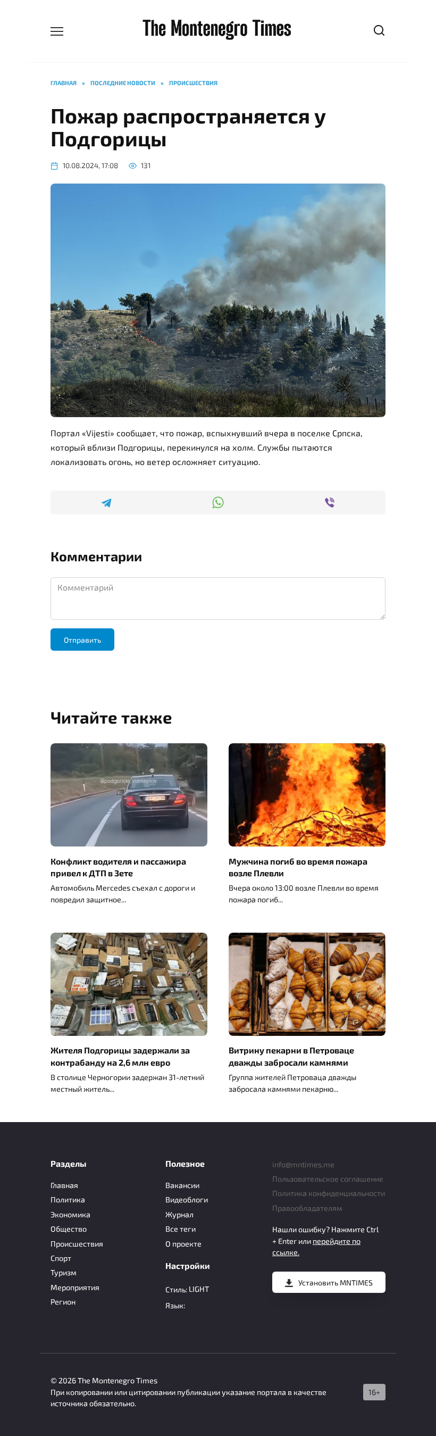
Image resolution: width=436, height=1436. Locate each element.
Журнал (179, 1214)
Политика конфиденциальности (328, 1193)
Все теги (180, 1228)
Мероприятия (75, 1287)
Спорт (61, 1258)
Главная (64, 1185)
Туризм (64, 1272)
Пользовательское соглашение (327, 1178)
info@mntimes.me (303, 1164)
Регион (63, 1301)
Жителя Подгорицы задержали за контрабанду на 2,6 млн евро (120, 1056)
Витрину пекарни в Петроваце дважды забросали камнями (291, 1056)
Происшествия (77, 1243)
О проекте (183, 1243)
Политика (68, 1199)
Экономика (70, 1214)
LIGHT (199, 1288)
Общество (69, 1228)
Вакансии (182, 1185)
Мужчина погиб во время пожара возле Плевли (298, 866)
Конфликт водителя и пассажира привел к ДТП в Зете (118, 866)
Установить (335, 1282)
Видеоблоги (186, 1199)
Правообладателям (307, 1208)
